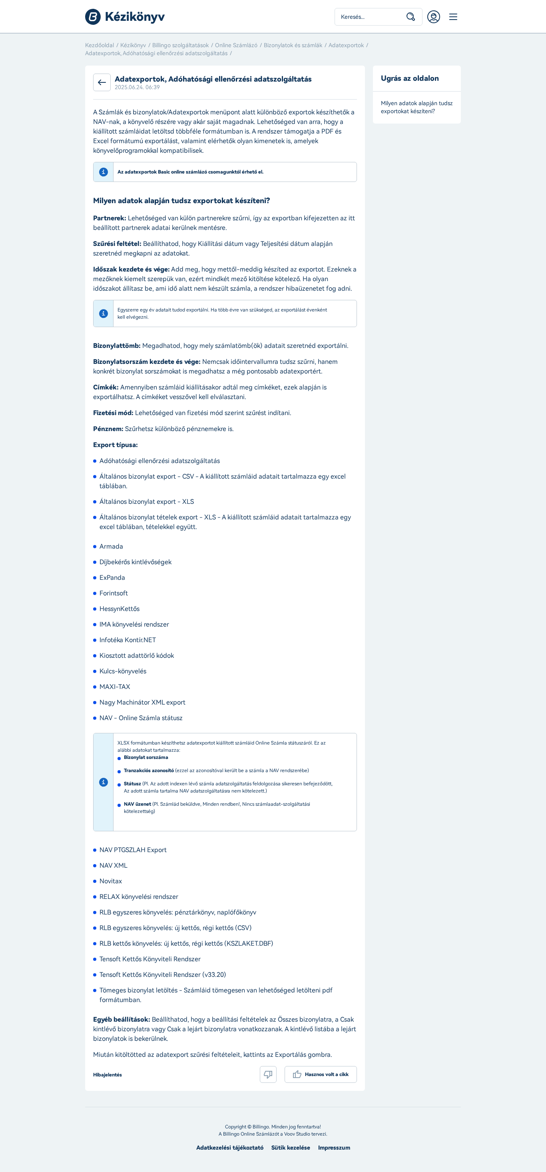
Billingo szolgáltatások (180, 45)
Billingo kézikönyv (125, 17)
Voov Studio (297, 1134)
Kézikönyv (133, 45)
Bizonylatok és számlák (293, 45)
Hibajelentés (107, 1075)
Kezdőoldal (99, 45)
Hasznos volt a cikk (327, 1074)
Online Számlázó (236, 45)
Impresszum (334, 1147)
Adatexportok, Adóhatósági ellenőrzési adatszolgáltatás (156, 53)
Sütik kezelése (290, 1147)
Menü (453, 17)
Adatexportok (346, 45)
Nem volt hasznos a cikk (268, 1074)
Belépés (433, 17)
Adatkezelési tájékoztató (229, 1147)
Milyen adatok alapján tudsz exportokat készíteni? (417, 107)
